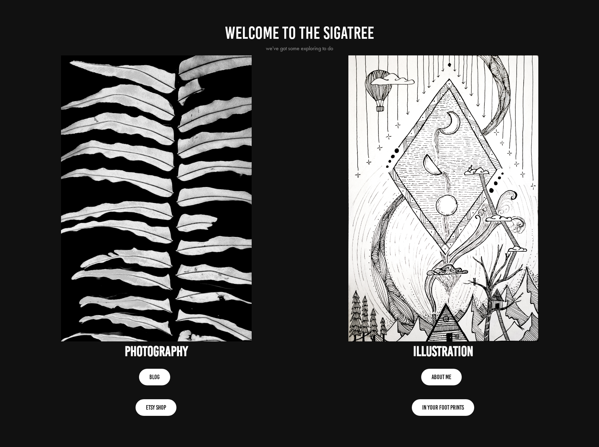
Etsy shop (156, 407)
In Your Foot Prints (443, 407)
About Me (441, 377)
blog (154, 377)
